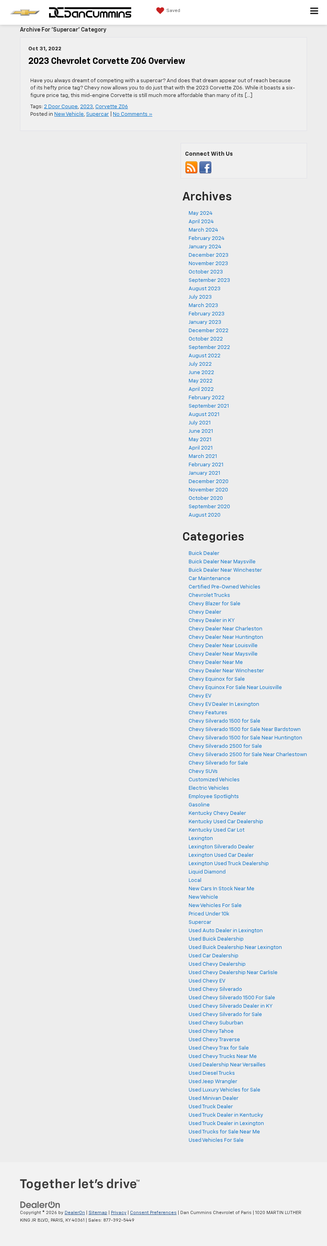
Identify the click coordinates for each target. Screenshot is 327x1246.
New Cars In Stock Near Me (221, 888)
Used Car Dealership (213, 956)
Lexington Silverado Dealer (221, 847)
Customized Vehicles (214, 779)
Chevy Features (208, 712)
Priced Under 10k (209, 914)
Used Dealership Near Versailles (227, 1065)
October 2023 (206, 272)
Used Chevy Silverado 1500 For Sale (232, 997)
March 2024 (203, 230)
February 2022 (207, 397)
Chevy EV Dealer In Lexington (224, 704)
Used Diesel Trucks (212, 1073)
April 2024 (201, 221)
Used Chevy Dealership (217, 964)
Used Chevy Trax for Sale (219, 1048)
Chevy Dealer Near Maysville (223, 654)
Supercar (97, 114)
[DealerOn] (40, 1205)
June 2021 (201, 431)
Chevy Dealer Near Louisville (223, 645)
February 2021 (206, 464)
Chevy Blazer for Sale (214, 603)
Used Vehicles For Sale (216, 1140)
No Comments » (132, 114)
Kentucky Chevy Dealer (217, 813)
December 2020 (209, 481)
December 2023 (209, 255)
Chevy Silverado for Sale (218, 763)
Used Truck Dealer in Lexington (226, 1123)
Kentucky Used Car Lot (216, 830)
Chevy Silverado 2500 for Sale (225, 746)
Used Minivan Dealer (213, 1098)
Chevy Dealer (205, 612)
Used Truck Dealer (211, 1106)
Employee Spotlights (214, 796)
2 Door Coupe (61, 106)
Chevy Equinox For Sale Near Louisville (235, 687)
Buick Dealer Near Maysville (222, 562)
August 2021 (204, 414)
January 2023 (205, 322)
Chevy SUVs (203, 771)
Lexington (201, 838)
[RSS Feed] (191, 167)
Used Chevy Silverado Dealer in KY (231, 1006)
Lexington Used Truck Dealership (229, 863)
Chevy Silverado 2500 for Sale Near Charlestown (248, 754)
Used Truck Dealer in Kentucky (226, 1115)
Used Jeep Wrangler (213, 1081)
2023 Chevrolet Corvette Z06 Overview (106, 61)
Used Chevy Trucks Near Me (223, 1056)
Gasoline (199, 805)
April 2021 (201, 448)
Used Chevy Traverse (214, 1039)
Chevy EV (200, 696)
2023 (86, 106)
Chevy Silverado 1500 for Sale (224, 721)
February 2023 (207, 314)
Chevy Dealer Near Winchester (226, 671)
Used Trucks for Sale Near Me (224, 1132)
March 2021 (203, 456)
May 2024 (201, 213)
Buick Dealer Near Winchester (225, 570)
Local (195, 880)
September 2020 (209, 506)
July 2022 (200, 364)
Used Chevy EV (207, 981)
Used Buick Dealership (216, 939)
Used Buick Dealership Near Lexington (235, 947)
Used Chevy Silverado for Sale (225, 1014)
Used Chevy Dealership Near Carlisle (233, 972)
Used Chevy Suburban (216, 1023)
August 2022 (205, 356)
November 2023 (208, 263)
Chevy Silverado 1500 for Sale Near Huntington (245, 738)
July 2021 (200, 423)
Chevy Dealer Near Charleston (225, 629)
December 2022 (209, 330)
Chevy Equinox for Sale (217, 679)
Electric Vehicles (209, 788)
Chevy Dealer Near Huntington (226, 637)
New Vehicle (69, 114)
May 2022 (201, 381)
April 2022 (201, 389)
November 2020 (208, 490)
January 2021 (204, 473)
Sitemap (98, 1212)
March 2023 (203, 305)
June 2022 (201, 372)
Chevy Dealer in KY (212, 620)
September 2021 (209, 406)
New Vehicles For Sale (215, 905)
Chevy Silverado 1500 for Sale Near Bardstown (245, 729)
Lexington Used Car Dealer (221, 855)
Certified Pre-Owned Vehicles (224, 587)
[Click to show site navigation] (314, 12)
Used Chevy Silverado (215, 989)
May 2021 (200, 439)
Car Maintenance (209, 578)
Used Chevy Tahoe (211, 1031)
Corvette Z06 (111, 106)
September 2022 (209, 347)
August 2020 (205, 515)
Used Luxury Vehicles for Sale (224, 1090)
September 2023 (209, 280)
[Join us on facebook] (205, 167)
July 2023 (200, 297)
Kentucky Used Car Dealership (226, 821)
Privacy (118, 1212)
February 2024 (207, 238)
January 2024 (205, 247)
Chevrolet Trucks (209, 595)
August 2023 (205, 288)
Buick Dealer (204, 553)
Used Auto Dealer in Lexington (226, 930)
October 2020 (206, 498)
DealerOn (75, 1212)
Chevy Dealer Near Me (216, 662)
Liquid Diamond (207, 872)
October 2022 (206, 339)
